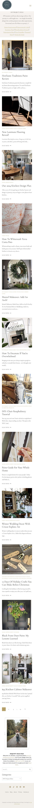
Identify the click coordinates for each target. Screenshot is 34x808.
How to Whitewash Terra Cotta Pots (14, 241)
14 (20, 709)
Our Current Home (20, 128)
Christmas (18, 576)
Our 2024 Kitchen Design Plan (16, 185)
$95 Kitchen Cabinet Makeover (17, 689)
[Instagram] (10, 786)
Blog (11, 792)
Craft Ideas (5, 235)
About (15, 792)
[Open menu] (30, 5)
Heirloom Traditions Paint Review (15, 77)
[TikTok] (13, 786)
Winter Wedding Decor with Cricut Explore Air (16, 525)
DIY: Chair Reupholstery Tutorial (14, 413)
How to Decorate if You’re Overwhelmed (15, 355)
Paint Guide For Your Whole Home (15, 469)
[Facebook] (20, 786)
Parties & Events (19, 34)
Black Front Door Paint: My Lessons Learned (15, 637)
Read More (6, 91)
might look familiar (19, 761)
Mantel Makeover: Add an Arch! (15, 299)
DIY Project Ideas (7, 72)
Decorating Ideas (25, 350)
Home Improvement (10, 27)
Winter (29, 578)
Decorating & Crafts (23, 27)
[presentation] (17, 55)
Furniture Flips (9, 30)
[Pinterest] (17, 786)
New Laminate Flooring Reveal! (13, 133)
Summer (16, 632)
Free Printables (19, 32)
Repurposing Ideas (8, 32)
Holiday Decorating (8, 576)
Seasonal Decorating (19, 578)
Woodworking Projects (21, 30)
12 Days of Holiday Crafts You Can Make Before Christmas (17, 583)
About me (16, 350)
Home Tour (16, 292)
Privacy (20, 792)
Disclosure (26, 792)
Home (7, 792)
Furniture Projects (8, 408)
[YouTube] (23, 786)
